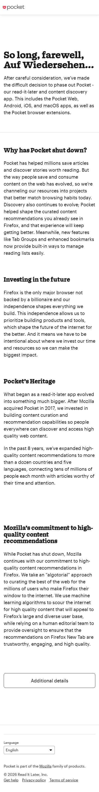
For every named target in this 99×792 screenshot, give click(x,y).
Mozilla (45, 766)
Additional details (49, 680)
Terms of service (64, 780)
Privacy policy (34, 780)
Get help (11, 780)
